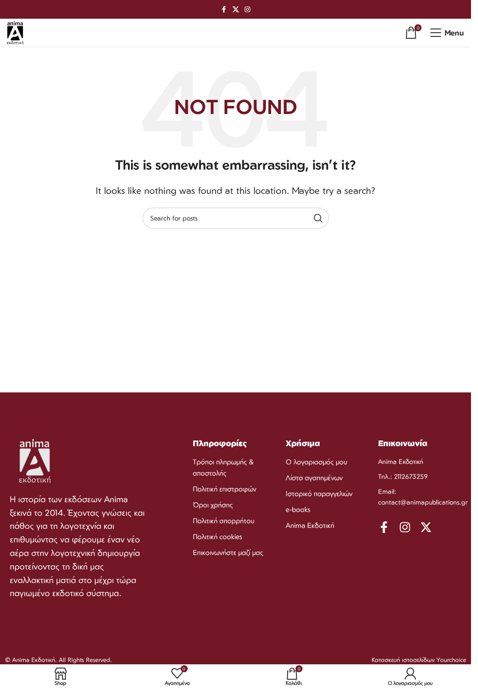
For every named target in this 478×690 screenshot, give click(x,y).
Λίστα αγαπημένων (314, 477)
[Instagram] (405, 527)
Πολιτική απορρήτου (223, 520)
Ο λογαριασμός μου (316, 461)
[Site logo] (15, 32)
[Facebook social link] (224, 9)
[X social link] (236, 9)
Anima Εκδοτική (310, 525)
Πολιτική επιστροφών (224, 488)
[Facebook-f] (384, 527)
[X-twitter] (426, 527)
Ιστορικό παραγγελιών (319, 493)
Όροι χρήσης (213, 504)
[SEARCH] (318, 218)
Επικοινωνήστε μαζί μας (228, 552)
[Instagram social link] (247, 9)
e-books (298, 509)
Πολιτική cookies (217, 536)
